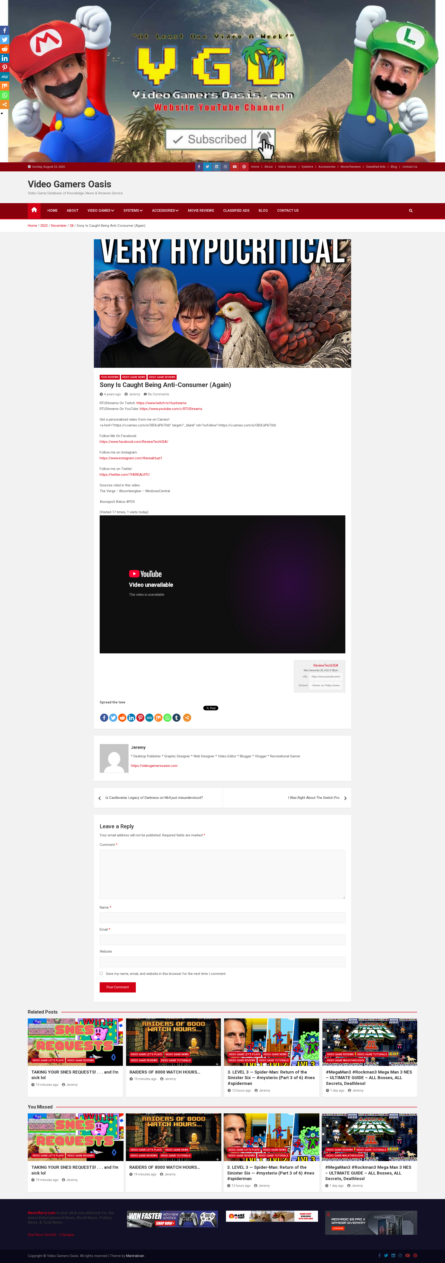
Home (255, 166)
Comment (109, 845)
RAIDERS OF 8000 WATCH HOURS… (165, 1072)
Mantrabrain (135, 1256)
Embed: (303, 685)
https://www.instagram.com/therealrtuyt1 (131, 458)
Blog (394, 166)
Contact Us (409, 166)
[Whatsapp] (167, 714)
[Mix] (158, 714)
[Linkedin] (131, 714)
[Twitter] (113, 714)
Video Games (287, 166)
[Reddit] (122, 714)
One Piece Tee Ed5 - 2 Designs (51, 1235)
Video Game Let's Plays (48, 1060)
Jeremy (134, 394)
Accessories (326, 166)
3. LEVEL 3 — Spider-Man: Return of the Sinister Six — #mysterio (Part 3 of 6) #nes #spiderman (271, 1077)
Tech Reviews (110, 377)
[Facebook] (104, 714)
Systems (307, 166)
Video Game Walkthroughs (345, 1060)
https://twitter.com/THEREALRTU (124, 474)
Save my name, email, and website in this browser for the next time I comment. (166, 974)
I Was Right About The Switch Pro (314, 798)
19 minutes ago (47, 1085)
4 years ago (112, 394)
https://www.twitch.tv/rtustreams (162, 403)
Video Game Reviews (162, 377)
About (268, 166)
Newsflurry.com (41, 1213)
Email (105, 929)
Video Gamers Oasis (69, 184)
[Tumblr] (176, 714)
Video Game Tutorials (176, 1060)
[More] (187, 714)
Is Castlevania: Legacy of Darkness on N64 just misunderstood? (154, 798)
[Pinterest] (140, 714)
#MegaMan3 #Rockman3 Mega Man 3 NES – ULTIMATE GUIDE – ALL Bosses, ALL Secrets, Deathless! (369, 1077)
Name (105, 907)
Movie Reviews (351, 166)
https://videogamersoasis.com (154, 766)
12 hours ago (241, 1090)
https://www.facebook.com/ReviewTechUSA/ (134, 442)
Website (106, 951)
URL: (305, 676)
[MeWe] (149, 714)
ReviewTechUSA (326, 665)
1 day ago (337, 1090)
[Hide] (2, 113)
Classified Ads (375, 166)
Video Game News (133, 377)
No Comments (158, 394)
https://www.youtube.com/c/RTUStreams (171, 409)
